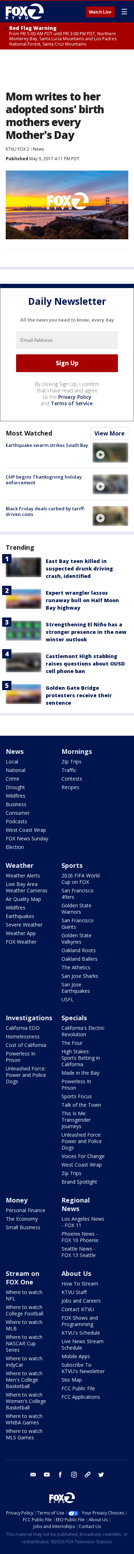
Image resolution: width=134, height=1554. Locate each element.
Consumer (18, 812)
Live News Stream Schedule (82, 1344)
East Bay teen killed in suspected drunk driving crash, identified (79, 568)
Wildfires (15, 795)
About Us (76, 1273)
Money (17, 1200)
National (15, 770)
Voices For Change (83, 1156)
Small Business (23, 1227)
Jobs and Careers (81, 1300)
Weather (20, 865)
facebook (60, 1474)
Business (16, 804)
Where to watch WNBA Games (24, 1419)
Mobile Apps (75, 1356)
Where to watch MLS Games (24, 1434)
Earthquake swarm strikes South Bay (47, 445)
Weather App (21, 933)
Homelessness (23, 1036)
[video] (110, 453)
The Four (72, 1042)
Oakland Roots (78, 950)
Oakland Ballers (79, 958)
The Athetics (75, 967)
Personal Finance (25, 1210)
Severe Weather (24, 924)
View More (109, 433)
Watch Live (100, 12)
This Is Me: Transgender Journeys (76, 1120)
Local (12, 761)
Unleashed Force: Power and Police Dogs (26, 1075)
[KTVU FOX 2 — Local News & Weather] (26, 11)
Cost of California (26, 1045)
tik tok (87, 1474)
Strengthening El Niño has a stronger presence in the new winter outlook (86, 632)
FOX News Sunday (27, 838)
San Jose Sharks (79, 975)
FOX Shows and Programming (79, 1321)
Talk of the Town (81, 1104)
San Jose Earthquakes (75, 987)
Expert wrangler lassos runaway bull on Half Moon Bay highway (82, 600)
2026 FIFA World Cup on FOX (80, 878)
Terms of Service (72, 403)
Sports (72, 865)
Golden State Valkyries (76, 938)
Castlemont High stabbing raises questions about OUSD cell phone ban (85, 663)
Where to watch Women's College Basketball (26, 1401)
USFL (67, 999)
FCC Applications (80, 1396)
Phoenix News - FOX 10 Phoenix (79, 1236)
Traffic (68, 770)
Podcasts (16, 821)
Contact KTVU (77, 1309)
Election (15, 847)
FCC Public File (78, 1388)
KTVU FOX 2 (17, 149)
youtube (47, 1474)
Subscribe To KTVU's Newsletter (83, 1368)
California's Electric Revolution (83, 1031)
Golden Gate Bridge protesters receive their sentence (79, 695)
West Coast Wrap (26, 829)
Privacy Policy (74, 396)
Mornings (76, 751)
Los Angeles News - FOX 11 (82, 1222)
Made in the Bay (80, 1072)
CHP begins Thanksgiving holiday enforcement (44, 480)
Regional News (75, 1204)
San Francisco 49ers (77, 893)
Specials (74, 1017)
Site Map (71, 1379)
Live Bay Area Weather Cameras (27, 887)
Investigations (29, 1017)
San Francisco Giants (77, 923)
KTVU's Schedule (80, 1332)
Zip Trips (71, 761)
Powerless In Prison (20, 1056)
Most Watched (29, 433)
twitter (101, 1474)
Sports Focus (76, 1096)
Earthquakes (20, 916)
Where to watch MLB (24, 1325)
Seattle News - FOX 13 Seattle (78, 1251)
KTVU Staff (73, 1292)
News (38, 149)
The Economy (22, 1218)
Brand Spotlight (79, 1181)
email (33, 1474)
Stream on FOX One (22, 1277)
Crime (12, 778)
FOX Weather (21, 941)
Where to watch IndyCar (24, 1361)
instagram (74, 1474)
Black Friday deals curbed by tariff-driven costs (45, 511)
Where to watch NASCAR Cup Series (24, 1343)
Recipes (70, 787)
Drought (15, 787)
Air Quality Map (23, 899)
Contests (71, 778)
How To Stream (79, 1283)
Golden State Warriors (76, 908)
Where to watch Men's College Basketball (24, 1379)
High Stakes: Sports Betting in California (80, 1058)
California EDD (23, 1027)
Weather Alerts (23, 875)
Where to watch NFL (24, 1295)
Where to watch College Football (24, 1310)
